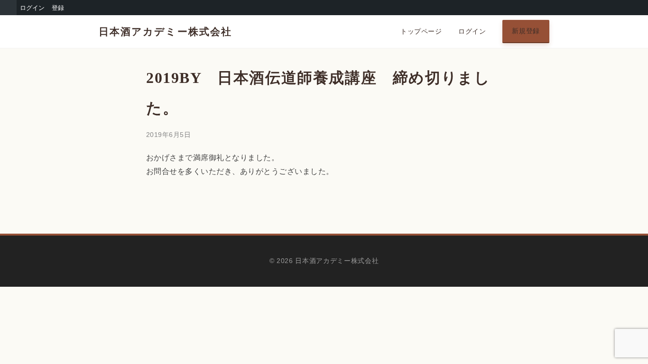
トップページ (421, 31)
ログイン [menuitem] (32, 7)
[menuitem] (8, 7)
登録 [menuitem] (58, 7)
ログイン (472, 31)
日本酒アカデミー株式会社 (165, 31)
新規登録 (526, 31)
